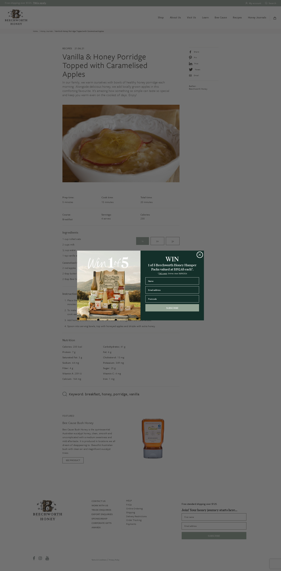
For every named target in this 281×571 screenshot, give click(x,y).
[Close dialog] (200, 255)
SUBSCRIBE (172, 308)
